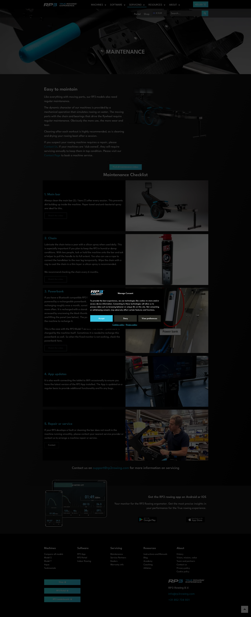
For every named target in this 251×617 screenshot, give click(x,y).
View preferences (149, 319)
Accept (101, 319)
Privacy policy (131, 325)
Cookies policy (118, 325)
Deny (125, 319)
